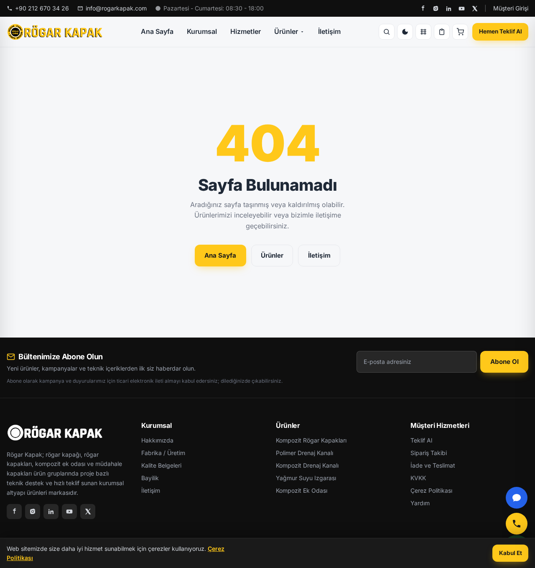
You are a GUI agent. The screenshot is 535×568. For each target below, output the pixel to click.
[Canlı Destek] (516, 498)
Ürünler (286, 31)
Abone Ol (504, 362)
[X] (474, 8)
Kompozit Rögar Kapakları (311, 440)
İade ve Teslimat (432, 465)
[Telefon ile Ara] (516, 524)
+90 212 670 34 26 (42, 8)
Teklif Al (421, 440)
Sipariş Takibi (428, 452)
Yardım (420, 503)
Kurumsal (202, 31)
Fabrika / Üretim (163, 452)
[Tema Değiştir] (405, 32)
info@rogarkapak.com (116, 8)
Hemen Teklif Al (500, 31)
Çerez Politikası (431, 490)
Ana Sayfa (157, 31)
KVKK (418, 477)
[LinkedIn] (449, 8)
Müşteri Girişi (510, 8)
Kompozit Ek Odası (301, 490)
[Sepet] (460, 32)
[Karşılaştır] (423, 32)
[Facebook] (423, 8)
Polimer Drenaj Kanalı (304, 452)
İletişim (329, 31)
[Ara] (387, 32)
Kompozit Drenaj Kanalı (307, 465)
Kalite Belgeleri (161, 465)
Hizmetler (245, 31)
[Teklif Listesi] (442, 32)
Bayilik (150, 477)
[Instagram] (436, 8)
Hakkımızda (157, 440)
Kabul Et (510, 553)
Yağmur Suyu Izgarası (306, 477)
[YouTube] (462, 8)
